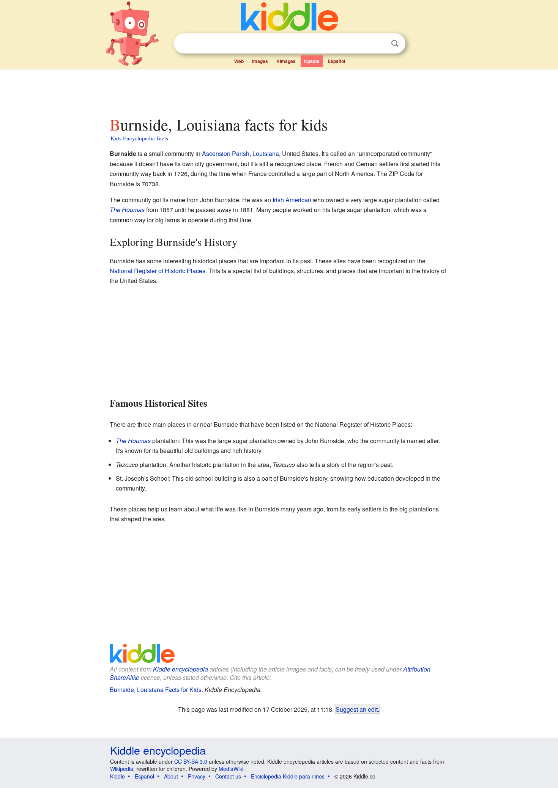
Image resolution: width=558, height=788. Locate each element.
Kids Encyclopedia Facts (139, 138)
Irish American (292, 199)
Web (239, 61)
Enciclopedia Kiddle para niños (288, 776)
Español (336, 61)
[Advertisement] (279, 91)
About (171, 776)
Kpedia (311, 61)
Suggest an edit (357, 709)
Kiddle (117, 776)
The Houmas (127, 209)
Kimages (286, 61)
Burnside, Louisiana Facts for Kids (156, 689)
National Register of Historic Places (157, 270)
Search (395, 43)
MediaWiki (231, 768)
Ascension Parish (225, 153)
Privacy (196, 776)
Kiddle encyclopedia (180, 669)
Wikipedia (121, 768)
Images (260, 61)
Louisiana (265, 153)
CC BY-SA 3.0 (190, 761)
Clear (379, 43)
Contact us (228, 776)
